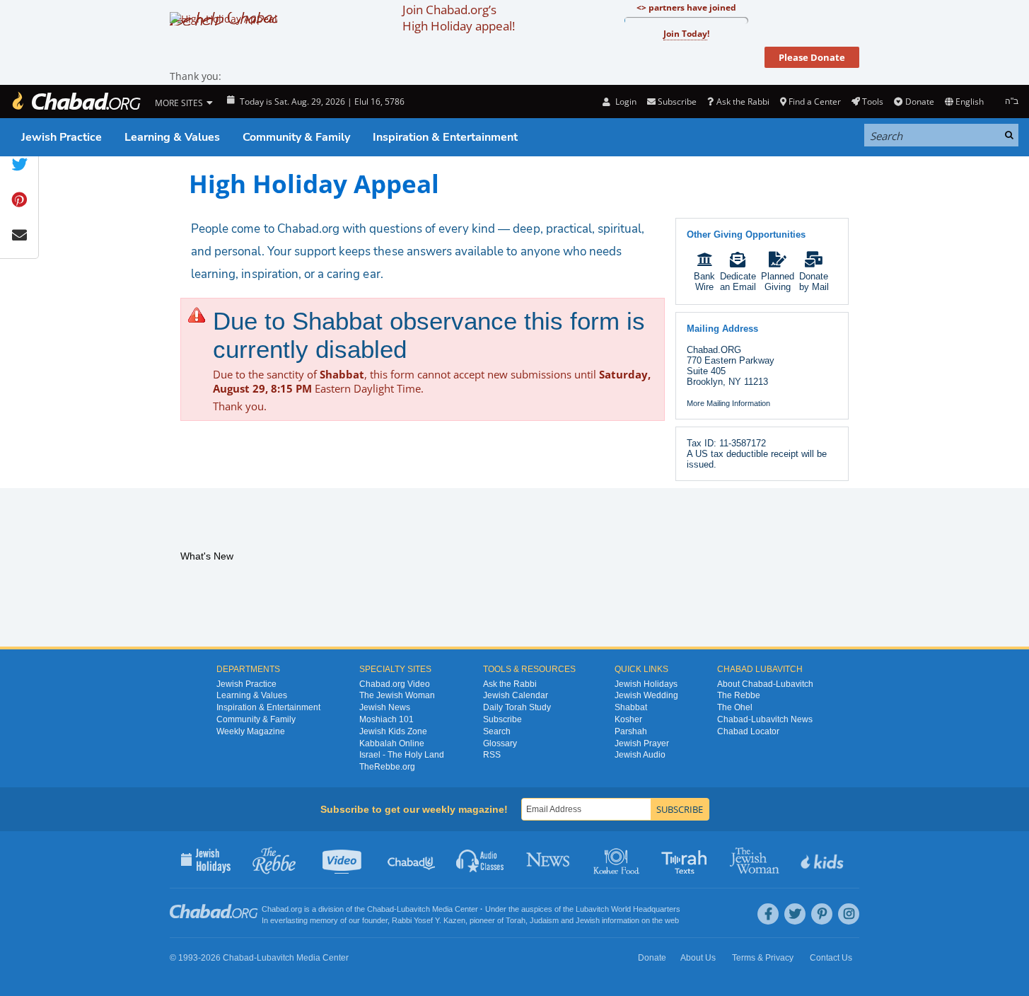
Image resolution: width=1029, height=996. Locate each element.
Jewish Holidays (646, 684)
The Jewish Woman (397, 695)
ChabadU (412, 859)
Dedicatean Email (738, 281)
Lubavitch (413, 909)
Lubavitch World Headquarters (628, 909)
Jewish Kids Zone (393, 731)
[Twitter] (795, 914)
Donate (919, 101)
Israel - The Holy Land (401, 755)
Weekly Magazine (250, 731)
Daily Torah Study (517, 707)
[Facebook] (768, 914)
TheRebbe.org (387, 767)
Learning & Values (172, 137)
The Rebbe (738, 695)
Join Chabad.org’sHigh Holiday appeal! (458, 17)
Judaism (544, 920)
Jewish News (384, 707)
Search (497, 731)
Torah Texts (686, 859)
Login (624, 101)
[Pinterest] (821, 914)
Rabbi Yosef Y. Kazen (428, 920)
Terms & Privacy (762, 958)
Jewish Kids (823, 859)
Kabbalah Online (391, 743)
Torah (515, 920)
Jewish (588, 920)
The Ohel (734, 707)
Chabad (380, 909)
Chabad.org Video (394, 684)
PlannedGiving (777, 281)
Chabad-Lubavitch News (765, 719)
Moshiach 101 (386, 719)
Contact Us (831, 958)
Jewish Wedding (646, 695)
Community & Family (296, 137)
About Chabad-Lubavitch (765, 684)
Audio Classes (480, 859)
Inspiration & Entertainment (445, 137)
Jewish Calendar (515, 695)
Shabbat (631, 707)
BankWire (704, 281)
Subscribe (502, 719)
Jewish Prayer (642, 743)
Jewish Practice (61, 137)
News (549, 859)
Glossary (500, 743)
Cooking (618, 859)
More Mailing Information (728, 403)
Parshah (631, 731)
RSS (492, 755)
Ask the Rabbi (742, 101)
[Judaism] (76, 101)
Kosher (628, 719)
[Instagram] (848, 914)
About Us (698, 958)
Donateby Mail (814, 281)
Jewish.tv (343, 859)
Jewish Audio (640, 755)
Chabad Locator (748, 731)
